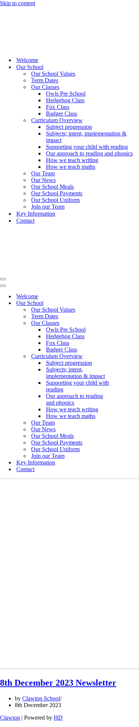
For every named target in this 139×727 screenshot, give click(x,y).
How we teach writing (72, 160)
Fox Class (57, 107)
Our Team (43, 173)
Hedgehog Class (65, 100)
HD (58, 717)
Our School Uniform (55, 200)
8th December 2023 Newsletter (58, 682)
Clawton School (41, 698)
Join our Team (47, 206)
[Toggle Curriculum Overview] (130, 356)
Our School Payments (56, 193)
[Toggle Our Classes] (130, 323)
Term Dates (44, 80)
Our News (43, 180)
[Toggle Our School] (130, 303)
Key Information (35, 213)
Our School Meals (52, 187)
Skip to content (17, 3)
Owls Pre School (66, 93)
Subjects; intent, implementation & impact (86, 136)
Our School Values (53, 74)
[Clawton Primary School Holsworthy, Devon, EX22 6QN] (22, 47)
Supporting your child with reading (87, 147)
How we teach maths (70, 167)
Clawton (10, 717)
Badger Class (61, 113)
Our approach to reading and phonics (89, 153)
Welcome (27, 60)
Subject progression (69, 127)
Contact (25, 220)
